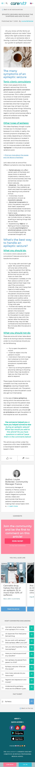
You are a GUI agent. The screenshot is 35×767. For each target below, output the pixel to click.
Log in (25, 764)
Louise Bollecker (27, 21)
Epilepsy (8, 701)
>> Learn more (12, 506)
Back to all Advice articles (13, 9)
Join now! (17, 541)
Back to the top (27, 708)
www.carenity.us (12, 751)
